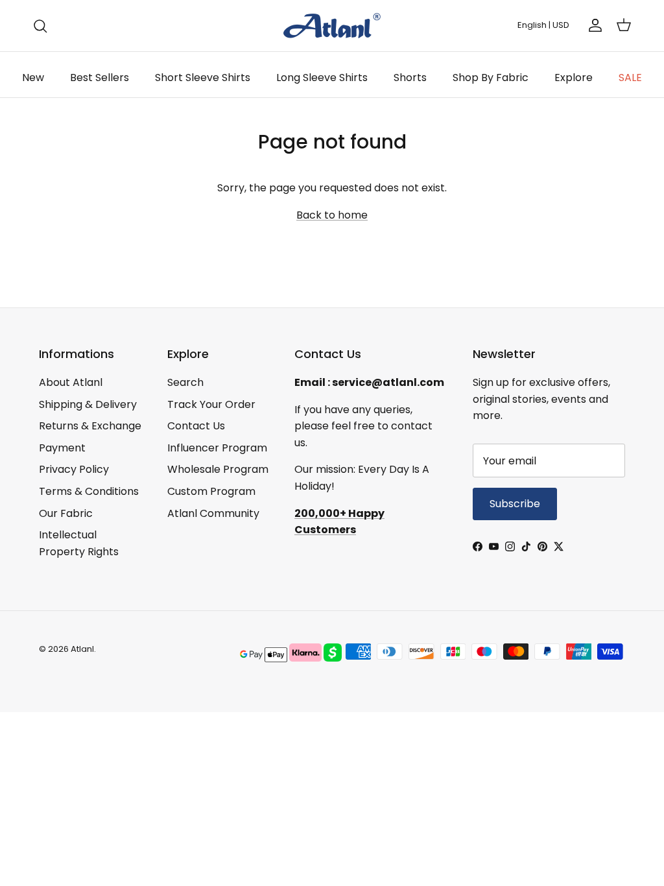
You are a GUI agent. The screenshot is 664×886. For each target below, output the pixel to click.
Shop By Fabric (490, 77)
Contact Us (196, 425)
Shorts (410, 77)
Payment (62, 447)
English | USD (543, 25)
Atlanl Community (213, 513)
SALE (630, 77)
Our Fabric (66, 513)
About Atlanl (70, 382)
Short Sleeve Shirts (202, 77)
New (33, 77)
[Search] (40, 26)
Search (185, 382)
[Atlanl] (332, 25)
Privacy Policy (74, 469)
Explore (573, 77)
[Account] (592, 25)
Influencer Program (217, 447)
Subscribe (515, 503)
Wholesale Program (217, 469)
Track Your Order (211, 404)
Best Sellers (99, 77)
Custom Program (211, 491)
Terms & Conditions (89, 491)
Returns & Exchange (90, 425)
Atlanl (82, 649)
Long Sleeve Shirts (322, 77)
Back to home (332, 215)
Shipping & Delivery (88, 404)
